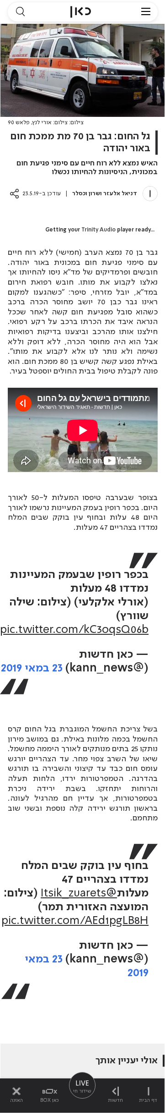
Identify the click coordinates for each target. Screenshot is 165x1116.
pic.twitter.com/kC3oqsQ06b (74, 630)
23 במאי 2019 (32, 668)
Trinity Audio (98, 230)
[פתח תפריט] (145, 12)
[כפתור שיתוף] (14, 194)
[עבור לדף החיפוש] (20, 11)
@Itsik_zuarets (79, 893)
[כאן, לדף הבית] (81, 12)
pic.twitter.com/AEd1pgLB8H (75, 921)
